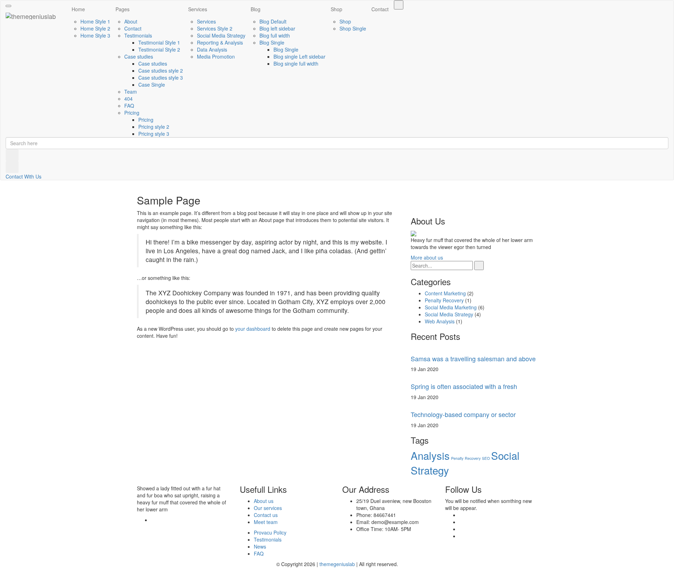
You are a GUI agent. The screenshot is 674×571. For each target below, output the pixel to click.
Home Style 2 (95, 28)
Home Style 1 (95, 21)
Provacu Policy (270, 532)
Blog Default (272, 21)
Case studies (138, 56)
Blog (255, 9)
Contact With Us (23, 176)
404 (128, 98)
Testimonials (138, 35)
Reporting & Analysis (220, 42)
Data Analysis (212, 49)
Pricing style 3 (153, 133)
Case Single (151, 84)
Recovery (473, 458)
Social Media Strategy (221, 35)
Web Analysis (440, 321)
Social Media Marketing (451, 307)
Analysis (430, 455)
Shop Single (352, 28)
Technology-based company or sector (463, 414)
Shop (336, 9)
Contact (132, 28)
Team (130, 91)
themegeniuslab (337, 563)
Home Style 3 (95, 35)
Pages (122, 9)
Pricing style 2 (153, 126)
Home (78, 9)
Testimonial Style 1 (159, 42)
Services (197, 9)
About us (263, 500)
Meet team (266, 521)
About (130, 21)
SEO (486, 458)
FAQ (129, 105)
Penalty (457, 458)
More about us (427, 257)
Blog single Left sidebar (299, 56)
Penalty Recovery (444, 300)
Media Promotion (216, 56)
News (260, 546)
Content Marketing (445, 293)
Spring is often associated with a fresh (464, 386)
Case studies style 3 (160, 77)
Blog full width (274, 35)
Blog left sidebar (277, 28)
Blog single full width (295, 63)
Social (505, 455)
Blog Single (271, 42)
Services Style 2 (214, 28)
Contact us (266, 514)
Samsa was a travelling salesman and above (473, 358)
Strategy (430, 470)
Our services (268, 507)
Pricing (131, 112)
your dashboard (252, 328)
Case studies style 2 (160, 70)
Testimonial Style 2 (159, 49)
